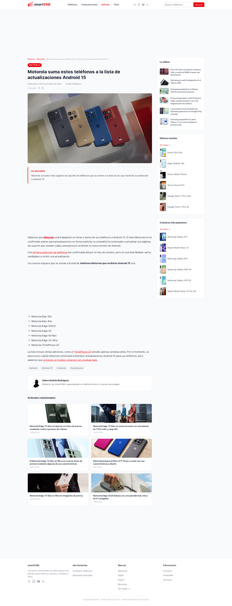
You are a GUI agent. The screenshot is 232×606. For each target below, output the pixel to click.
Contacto (167, 571)
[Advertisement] (90, 209)
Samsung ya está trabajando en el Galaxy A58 (185, 81)
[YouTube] (143, 4)
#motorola (61, 368)
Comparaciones (89, 4)
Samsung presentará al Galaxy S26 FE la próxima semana (184, 90)
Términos (167, 580)
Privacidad (168, 575)
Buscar (198, 4)
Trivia (116, 4)
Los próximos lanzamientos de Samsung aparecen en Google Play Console (186, 111)
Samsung (122, 571)
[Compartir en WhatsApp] (43, 88)
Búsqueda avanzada (82, 575)
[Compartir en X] (39, 88)
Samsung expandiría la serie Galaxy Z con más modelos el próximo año (183, 122)
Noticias (105, 4)
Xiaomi (121, 580)
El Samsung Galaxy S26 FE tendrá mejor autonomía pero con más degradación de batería (185, 101)
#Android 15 (47, 368)
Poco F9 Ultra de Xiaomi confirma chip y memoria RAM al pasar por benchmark (185, 72)
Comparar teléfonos (82, 571)
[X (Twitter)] (135, 4)
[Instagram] (139, 4)
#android (33, 368)
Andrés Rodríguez (73, 84)
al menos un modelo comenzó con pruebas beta (70, 359)
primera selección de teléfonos (50, 252)
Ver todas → (124, 588)
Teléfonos (72, 4)
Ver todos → (165, 145)
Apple (121, 575)
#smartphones (77, 368)
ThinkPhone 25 (82, 351)
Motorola (41, 59)
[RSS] (147, 4)
